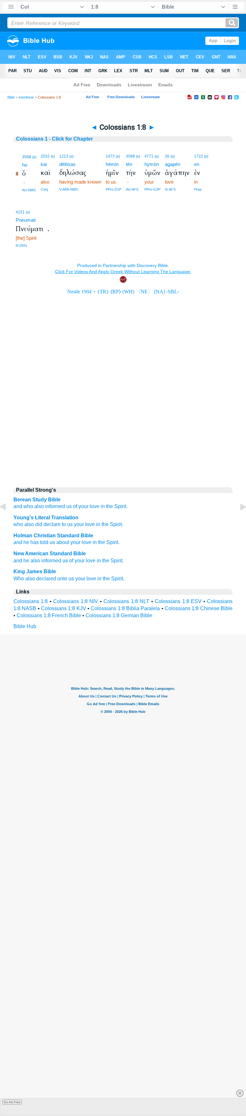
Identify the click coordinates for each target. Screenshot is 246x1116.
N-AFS (170, 189)
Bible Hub (24, 626)
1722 (198, 156)
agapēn (172, 164)
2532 (45, 156)
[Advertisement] (123, 427)
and (17, 542)
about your (68, 542)
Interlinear (26, 97)
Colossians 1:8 (30, 601)
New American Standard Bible (49, 553)
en (196, 164)
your (78, 524)
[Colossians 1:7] (8, 521)
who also (23, 524)
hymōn (151, 164)
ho (24, 165)
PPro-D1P (113, 189)
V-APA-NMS (68, 189)
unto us (65, 578)
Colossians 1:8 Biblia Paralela (125, 608)
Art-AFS (132, 189)
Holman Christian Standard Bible (53, 535)
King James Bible (34, 571)
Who (18, 578)
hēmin (112, 164)
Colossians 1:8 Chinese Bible (199, 608)
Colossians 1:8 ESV (178, 601)
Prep (197, 189)
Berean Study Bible (37, 499)
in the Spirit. (110, 560)
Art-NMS (29, 190)
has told (39, 542)
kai (44, 164)
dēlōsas (67, 164)
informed (55, 506)
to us (67, 524)
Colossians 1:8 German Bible (119, 615)
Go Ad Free (12, 1102)
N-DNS (21, 245)
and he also (26, 560)
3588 (26, 157)
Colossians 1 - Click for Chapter (54, 139)
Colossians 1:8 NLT (126, 601)
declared (46, 578)
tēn (129, 164)
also (39, 506)
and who (23, 506)
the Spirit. (116, 506)
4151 (20, 212)
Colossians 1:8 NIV (75, 601)
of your (80, 506)
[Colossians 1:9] (238, 521)
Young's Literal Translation (45, 517)
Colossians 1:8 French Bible (49, 615)
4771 (148, 156)
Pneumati (26, 220)
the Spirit (108, 542)
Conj (44, 189)
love (94, 506)
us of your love (78, 560)
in (103, 506)
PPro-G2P (152, 189)
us (69, 506)
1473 (110, 156)
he (26, 542)
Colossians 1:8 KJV (63, 608)
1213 (63, 156)
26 (167, 156)
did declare (47, 524)
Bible (11, 97)
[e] (34, 157)
